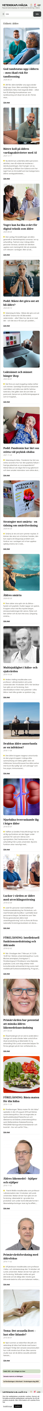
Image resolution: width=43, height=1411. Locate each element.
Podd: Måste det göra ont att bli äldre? (21, 302)
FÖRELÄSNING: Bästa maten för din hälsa (21, 1099)
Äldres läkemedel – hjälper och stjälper (20, 1180)
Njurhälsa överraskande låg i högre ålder (21, 821)
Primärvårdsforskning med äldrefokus (20, 1256)
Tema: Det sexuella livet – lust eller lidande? (19, 1332)
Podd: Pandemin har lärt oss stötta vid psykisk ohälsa (21, 450)
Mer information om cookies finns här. (21, 1401)
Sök (37, 14)
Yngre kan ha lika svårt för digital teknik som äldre (20, 226)
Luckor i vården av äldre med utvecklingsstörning (19, 897)
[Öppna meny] (3, 14)
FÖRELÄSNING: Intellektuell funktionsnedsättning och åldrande (21, 941)
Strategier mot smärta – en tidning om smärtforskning (20, 523)
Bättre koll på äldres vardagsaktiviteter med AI (20, 150)
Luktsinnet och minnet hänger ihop (17, 373)
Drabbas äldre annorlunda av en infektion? (20, 745)
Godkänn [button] (18, 1406)
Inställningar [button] (7, 1406)
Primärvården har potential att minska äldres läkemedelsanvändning (21, 1023)
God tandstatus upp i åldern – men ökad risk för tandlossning (21, 72)
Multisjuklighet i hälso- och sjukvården (20, 669)
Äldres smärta (12, 595)
